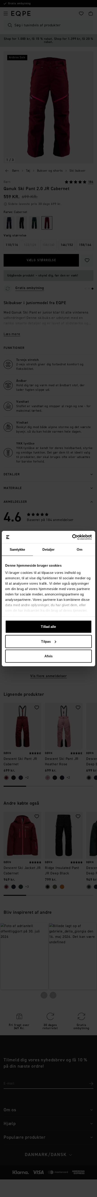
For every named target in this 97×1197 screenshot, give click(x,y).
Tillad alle (48, 627)
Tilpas (46, 641)
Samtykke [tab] (17, 549)
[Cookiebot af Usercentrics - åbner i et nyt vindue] (72, 537)
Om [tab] (79, 549)
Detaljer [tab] (48, 549)
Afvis (48, 656)
